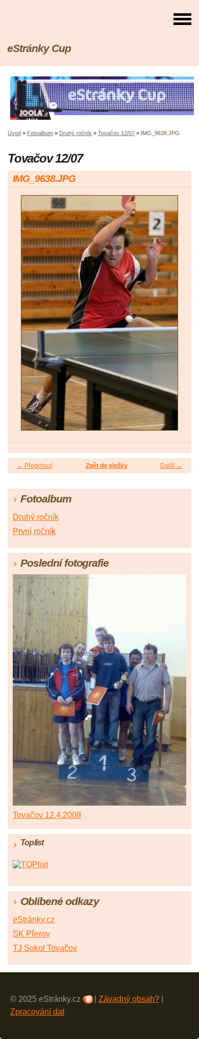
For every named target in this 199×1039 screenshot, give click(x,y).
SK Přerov (31, 933)
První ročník (34, 531)
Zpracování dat (37, 1011)
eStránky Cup (39, 48)
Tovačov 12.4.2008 (47, 815)
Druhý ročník (75, 133)
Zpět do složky (107, 465)
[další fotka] (174, 317)
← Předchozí (35, 465)
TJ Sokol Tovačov (45, 948)
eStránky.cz (34, 919)
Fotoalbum (40, 133)
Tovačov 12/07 (116, 133)
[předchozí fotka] (24, 317)
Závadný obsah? (128, 999)
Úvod (14, 133)
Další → (171, 465)
